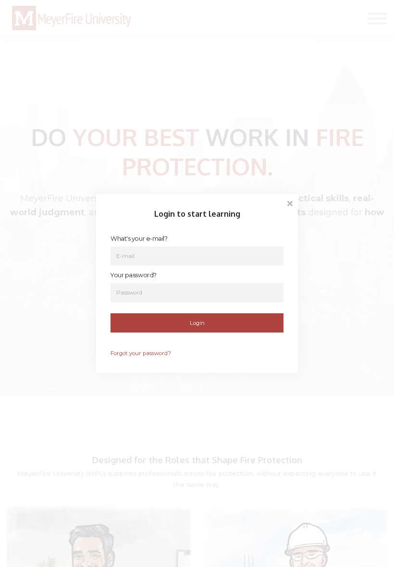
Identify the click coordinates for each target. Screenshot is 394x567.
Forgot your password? (141, 353)
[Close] (290, 202)
